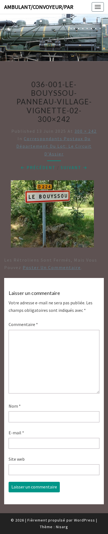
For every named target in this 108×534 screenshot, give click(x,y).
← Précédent (38, 167)
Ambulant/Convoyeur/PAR (38, 6)
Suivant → (74, 167)
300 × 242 (85, 131)
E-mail (16, 432)
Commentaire (23, 324)
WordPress (84, 520)
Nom (15, 406)
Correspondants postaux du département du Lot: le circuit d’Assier (54, 146)
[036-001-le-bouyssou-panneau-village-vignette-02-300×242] (52, 215)
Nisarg (62, 526)
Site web (17, 459)
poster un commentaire (52, 267)
